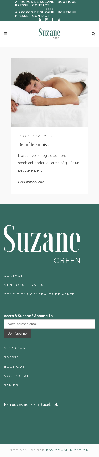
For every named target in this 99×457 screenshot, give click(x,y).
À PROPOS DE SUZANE (34, 2)
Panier (11, 385)
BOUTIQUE (67, 2)
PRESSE (21, 5)
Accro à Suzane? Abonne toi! (29, 316)
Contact (13, 275)
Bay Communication (67, 450)
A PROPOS (14, 348)
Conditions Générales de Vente (39, 294)
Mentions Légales (23, 285)
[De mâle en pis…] (49, 92)
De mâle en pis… (34, 144)
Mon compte (17, 376)
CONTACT (41, 5)
